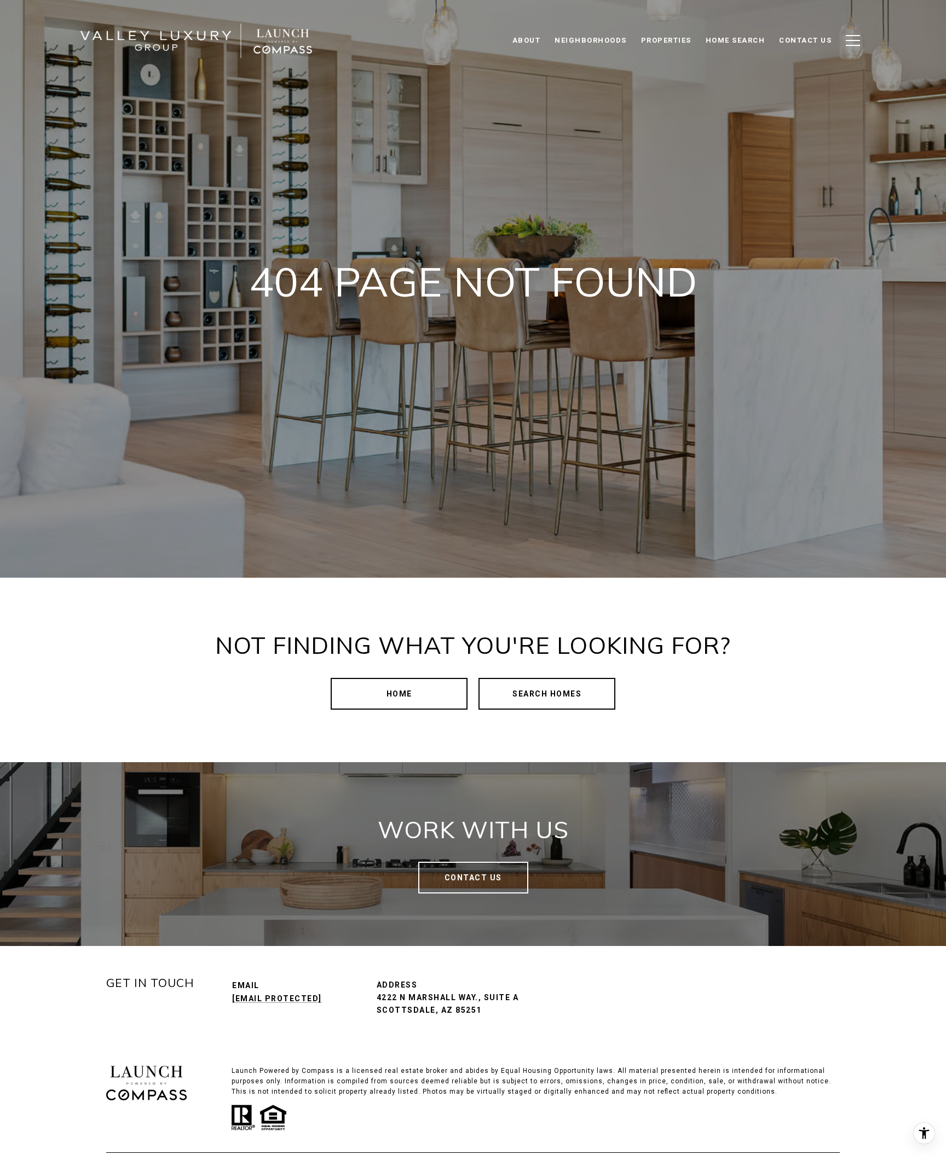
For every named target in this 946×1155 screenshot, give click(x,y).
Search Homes (546, 693)
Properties (666, 40)
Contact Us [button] (473, 877)
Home (399, 693)
